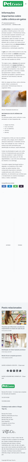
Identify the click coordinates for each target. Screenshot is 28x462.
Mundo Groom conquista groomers (11, 355)
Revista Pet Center (7, 413)
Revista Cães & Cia (7, 417)
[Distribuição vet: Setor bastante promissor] (14, 340)
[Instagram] (11, 371)
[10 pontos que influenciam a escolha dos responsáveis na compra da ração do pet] (14, 318)
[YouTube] (14, 371)
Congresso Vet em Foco (8, 423)
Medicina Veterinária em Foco (10, 415)
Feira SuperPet (6, 421)
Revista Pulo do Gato (7, 419)
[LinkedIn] (9, 186)
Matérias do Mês (17, 24)
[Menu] (25, 3)
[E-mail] (21, 186)
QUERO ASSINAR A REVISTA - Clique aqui (13, 365)
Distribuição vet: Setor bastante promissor (14, 349)
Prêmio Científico (6, 425)
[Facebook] (4, 186)
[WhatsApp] (15, 186)
